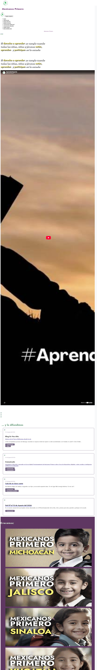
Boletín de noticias (7, 23)
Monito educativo (7, 21)
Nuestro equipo (6, 27)
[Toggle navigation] (2, 12)
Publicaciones (6, 20)
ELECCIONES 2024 (7, 28)
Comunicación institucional (8, 24)
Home (4, 19)
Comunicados (10, 470)
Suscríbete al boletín (12, 491)
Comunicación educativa (8, 26)
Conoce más (10, 444)
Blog (8, 446)
